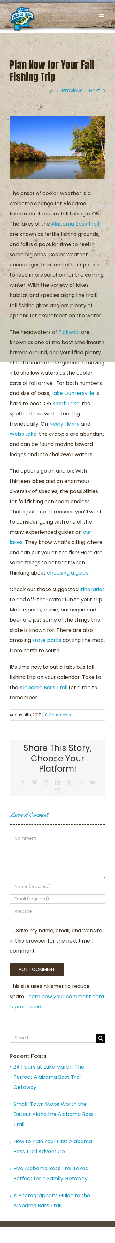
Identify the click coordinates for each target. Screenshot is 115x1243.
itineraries (92, 589)
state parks (46, 640)
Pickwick (69, 332)
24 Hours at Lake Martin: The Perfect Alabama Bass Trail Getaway (48, 1077)
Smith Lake (66, 403)
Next (94, 90)
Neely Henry (64, 423)
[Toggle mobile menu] (102, 16)
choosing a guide (68, 572)
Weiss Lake (23, 434)
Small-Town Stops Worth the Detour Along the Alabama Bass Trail (53, 1114)
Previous (72, 90)
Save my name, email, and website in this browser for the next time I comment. (56, 941)
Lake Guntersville (72, 393)
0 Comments (58, 714)
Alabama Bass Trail (75, 224)
